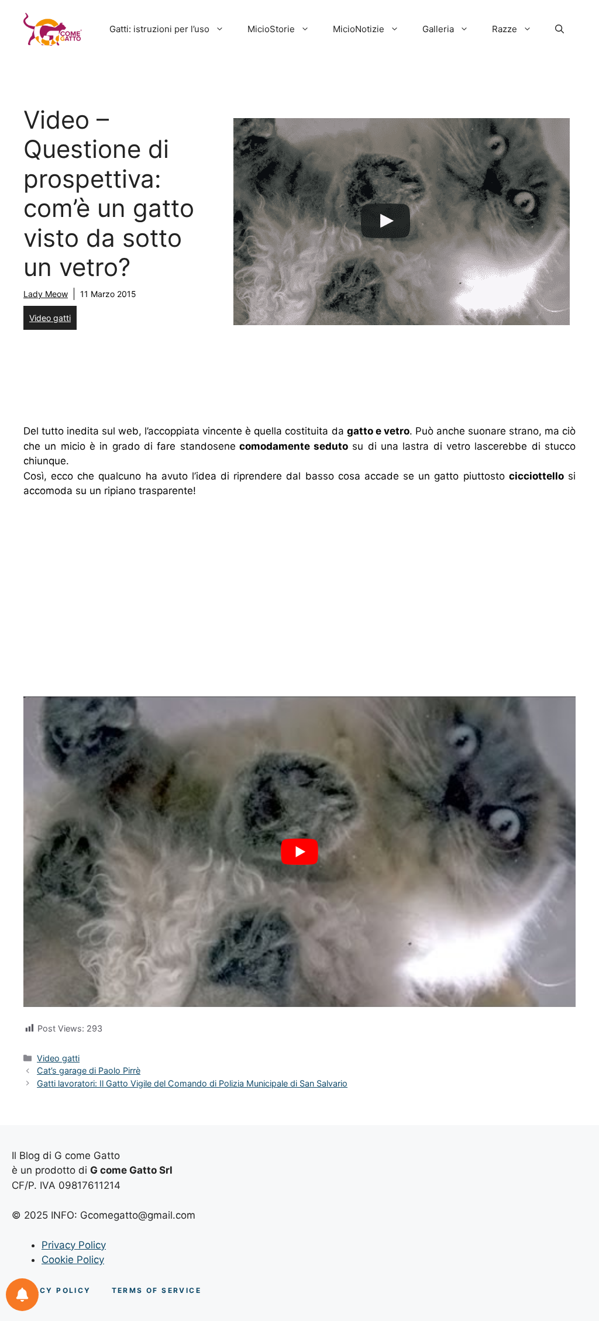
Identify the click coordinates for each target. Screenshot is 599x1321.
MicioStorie (271, 29)
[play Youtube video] (299, 851)
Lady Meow (45, 294)
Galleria (438, 29)
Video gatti (50, 318)
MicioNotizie (358, 29)
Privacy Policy (74, 1245)
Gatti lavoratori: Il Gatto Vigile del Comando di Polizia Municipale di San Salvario (192, 1083)
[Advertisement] (299, 595)
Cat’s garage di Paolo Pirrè (88, 1070)
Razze (504, 29)
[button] (559, 29)
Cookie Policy (73, 1259)
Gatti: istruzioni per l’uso (159, 29)
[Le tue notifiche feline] (22, 1294)
